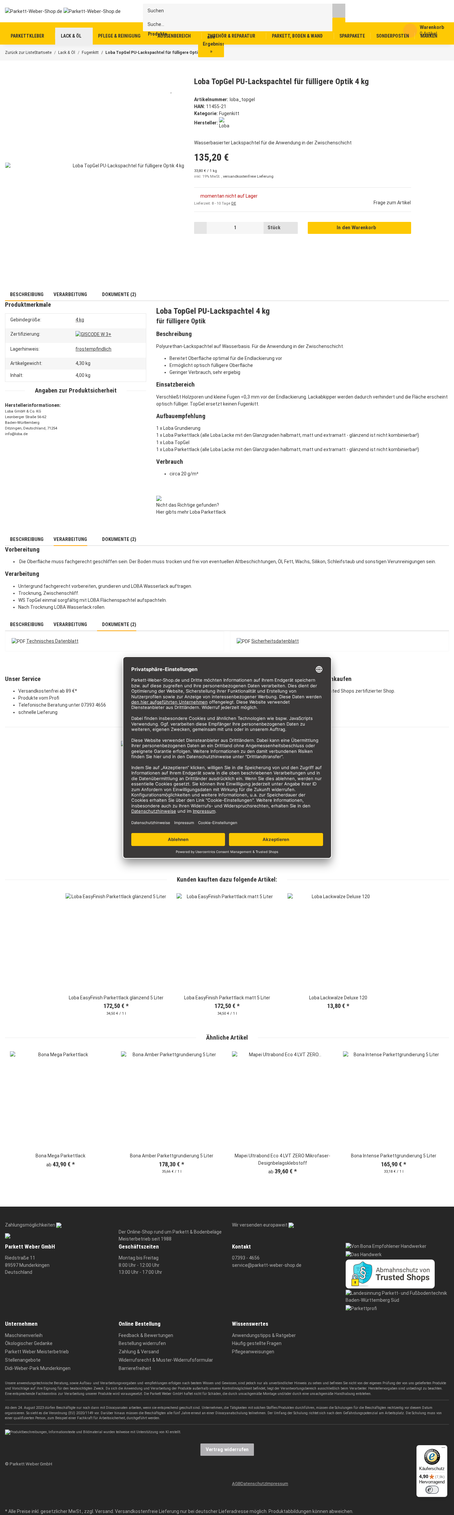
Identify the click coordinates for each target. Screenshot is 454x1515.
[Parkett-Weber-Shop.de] (57, 11)
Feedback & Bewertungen (146, 1335)
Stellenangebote (23, 1360)
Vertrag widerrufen (227, 1449)
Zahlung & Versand (139, 1351)
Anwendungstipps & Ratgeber (264, 1335)
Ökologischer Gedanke (29, 1343)
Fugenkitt (229, 113)
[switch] (432, 1490)
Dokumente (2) (118, 294)
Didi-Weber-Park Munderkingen (37, 1368)
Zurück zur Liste (19, 52)
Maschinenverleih (24, 1335)
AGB (236, 1483)
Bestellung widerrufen (142, 1343)
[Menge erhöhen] (290, 228)
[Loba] (225, 122)
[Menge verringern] (200, 228)
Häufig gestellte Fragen (257, 1343)
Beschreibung (26, 294)
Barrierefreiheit (135, 1368)
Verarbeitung (70, 294)
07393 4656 (93, 705)
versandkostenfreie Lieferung (248, 176)
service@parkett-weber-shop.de (266, 1265)
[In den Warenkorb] (9, 73)
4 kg (79, 319)
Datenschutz (253, 1483)
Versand (104, 1511)
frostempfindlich (93, 349)
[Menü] (443, 1449)
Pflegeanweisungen (253, 1351)
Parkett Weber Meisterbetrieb (37, 1351)
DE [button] (233, 203)
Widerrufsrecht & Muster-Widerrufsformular (166, 1360)
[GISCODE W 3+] (93, 334)
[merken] (171, 90)
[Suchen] (338, 10)
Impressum (277, 1483)
